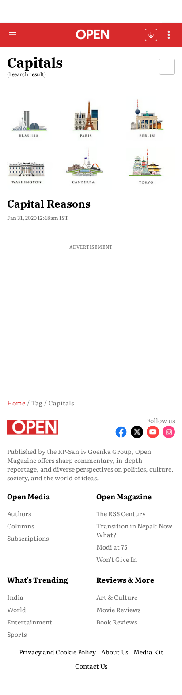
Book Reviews (116, 621)
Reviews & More (125, 579)
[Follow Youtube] (153, 432)
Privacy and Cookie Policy (57, 651)
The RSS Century (121, 513)
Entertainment (29, 621)
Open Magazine (124, 496)
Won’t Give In (116, 559)
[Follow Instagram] (169, 432)
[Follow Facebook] (121, 432)
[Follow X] (137, 432)
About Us (114, 651)
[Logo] (91, 35)
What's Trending (37, 579)
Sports (17, 634)
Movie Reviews (118, 609)
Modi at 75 (111, 547)
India (15, 597)
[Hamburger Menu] (12, 35)
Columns (20, 525)
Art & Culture (116, 597)
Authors (19, 513)
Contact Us (91, 666)
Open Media (28, 496)
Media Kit (148, 651)
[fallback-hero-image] (91, 143)
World (16, 609)
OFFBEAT (151, 35)
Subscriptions (28, 538)
